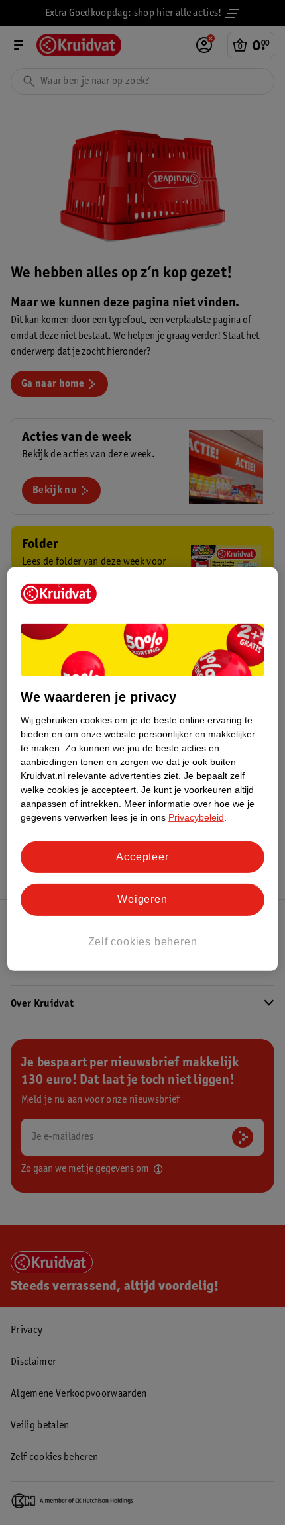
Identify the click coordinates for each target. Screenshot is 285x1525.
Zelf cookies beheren (143, 941)
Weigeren (142, 899)
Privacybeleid (196, 817)
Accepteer (142, 856)
